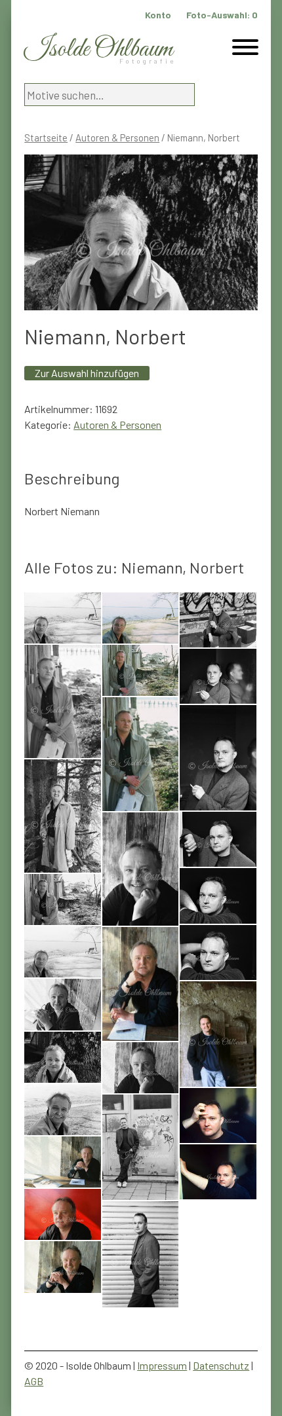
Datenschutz (221, 1365)
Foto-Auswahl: (222, 14)
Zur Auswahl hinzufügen (87, 373)
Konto (158, 14)
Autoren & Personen (117, 137)
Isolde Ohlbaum (98, 49)
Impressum (162, 1365)
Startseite (46, 137)
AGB (33, 1381)
